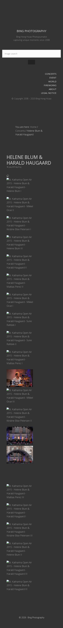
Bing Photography (31, 14)
